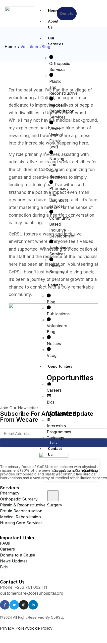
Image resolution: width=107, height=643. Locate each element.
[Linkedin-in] (33, 605)
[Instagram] (23, 605)
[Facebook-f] (4, 605)
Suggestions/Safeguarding (74, 470)
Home (50, 10)
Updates (50, 285)
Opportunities (50, 366)
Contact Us (50, 451)
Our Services (50, 41)
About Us (50, 24)
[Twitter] (14, 605)
